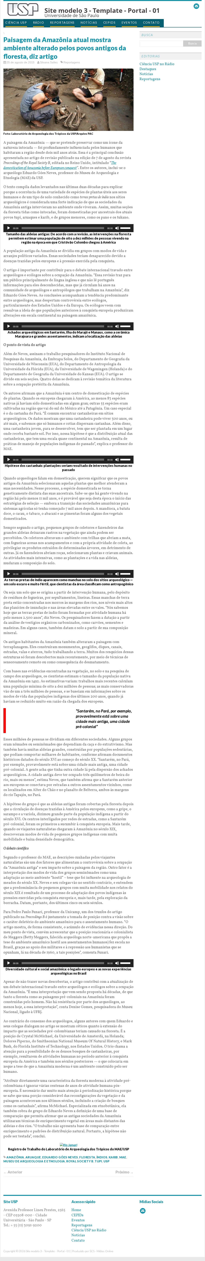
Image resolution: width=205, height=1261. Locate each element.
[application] (68, 228)
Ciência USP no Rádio (157, 64)
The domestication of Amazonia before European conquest (59, 166)
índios (101, 1157)
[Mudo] (117, 228)
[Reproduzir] (9, 228)
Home (76, 1210)
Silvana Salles (49, 62)
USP (107, 1161)
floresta (87, 1157)
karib (113, 1157)
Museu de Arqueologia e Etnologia (34, 1161)
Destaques (148, 69)
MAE (122, 1157)
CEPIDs (109, 22)
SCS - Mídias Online (101, 1251)
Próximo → (125, 1172)
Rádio (38, 22)
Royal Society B (79, 1161)
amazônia (15, 1157)
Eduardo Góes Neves (60, 1157)
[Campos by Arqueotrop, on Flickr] (68, 1145)
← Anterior (12, 1172)
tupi (98, 1161)
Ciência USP (16, 22)
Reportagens (62, 22)
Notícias (89, 22)
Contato (151, 22)
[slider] (126, 227)
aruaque (33, 1157)
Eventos (129, 22)
